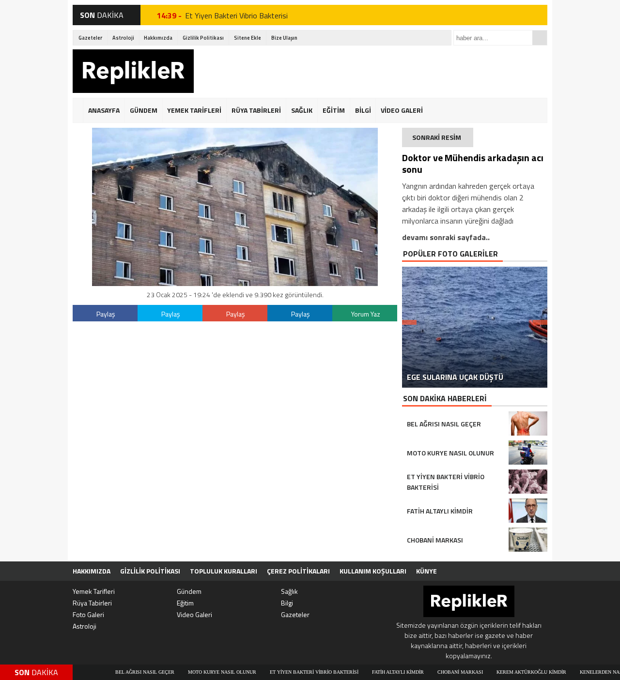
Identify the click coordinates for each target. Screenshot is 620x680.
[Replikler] (133, 72)
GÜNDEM (143, 110)
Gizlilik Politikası (203, 38)
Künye (426, 571)
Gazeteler (90, 38)
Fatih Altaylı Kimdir (375, 672)
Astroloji (123, 38)
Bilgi (287, 603)
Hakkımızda (158, 38)
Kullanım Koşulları (373, 571)
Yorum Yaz (365, 314)
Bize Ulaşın (284, 38)
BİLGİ (363, 110)
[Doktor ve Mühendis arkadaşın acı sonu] (235, 283)
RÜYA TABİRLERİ (256, 110)
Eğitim (185, 603)
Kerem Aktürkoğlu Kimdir (508, 672)
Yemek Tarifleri (94, 591)
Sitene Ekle (247, 38)
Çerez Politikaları (298, 571)
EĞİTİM (334, 110)
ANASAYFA (104, 110)
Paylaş (105, 314)
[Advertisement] (371, 71)
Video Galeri (194, 614)
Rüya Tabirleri (92, 603)
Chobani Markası (437, 672)
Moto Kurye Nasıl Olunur (199, 672)
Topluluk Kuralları (223, 571)
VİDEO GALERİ (402, 110)
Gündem (189, 591)
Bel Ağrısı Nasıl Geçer (122, 672)
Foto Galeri (88, 614)
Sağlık (289, 591)
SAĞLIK (301, 110)
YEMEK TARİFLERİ (194, 110)
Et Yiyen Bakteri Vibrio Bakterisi (236, 15)
